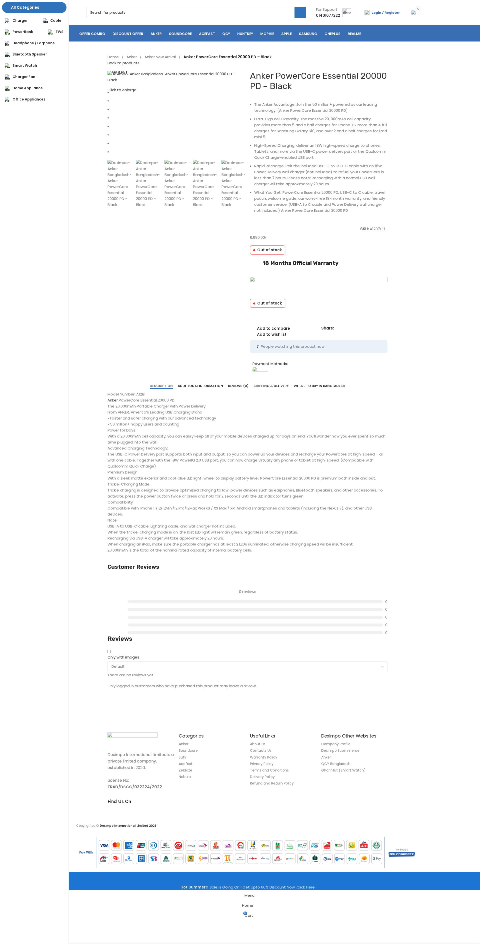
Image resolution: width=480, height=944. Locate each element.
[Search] (300, 12)
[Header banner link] (240, 472)
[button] (101, 184)
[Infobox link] (333, 12)
